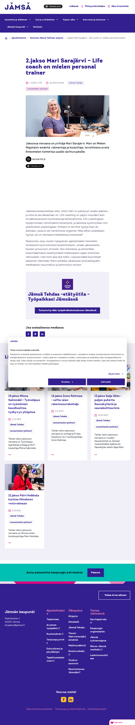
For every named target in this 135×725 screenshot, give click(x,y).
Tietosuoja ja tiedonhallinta (70, 709)
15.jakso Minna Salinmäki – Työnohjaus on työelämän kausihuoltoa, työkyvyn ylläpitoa (24, 404)
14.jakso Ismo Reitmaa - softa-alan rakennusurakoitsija (66, 400)
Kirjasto (73, 616)
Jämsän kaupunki (16, 27)
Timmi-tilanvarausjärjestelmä (77, 636)
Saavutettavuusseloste (39, 709)
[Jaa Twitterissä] (35, 334)
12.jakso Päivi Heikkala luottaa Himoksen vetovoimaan (23, 499)
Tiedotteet (53, 619)
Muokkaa (65, 382)
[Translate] (53, 6)
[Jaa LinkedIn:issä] (42, 334)
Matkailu (37, 27)
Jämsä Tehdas (76, 627)
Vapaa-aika (69, 20)
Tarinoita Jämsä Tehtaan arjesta (46, 38)
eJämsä (73, 6)
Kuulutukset (55, 634)
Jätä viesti (118, 722)
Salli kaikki (106, 382)
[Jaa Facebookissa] (28, 334)
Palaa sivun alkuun (115, 595)
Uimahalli (73, 622)
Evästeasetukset (97, 709)
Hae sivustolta (120, 6)
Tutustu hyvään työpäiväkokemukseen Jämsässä (67, 310)
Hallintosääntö (77, 645)
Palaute (95, 572)
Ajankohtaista (18, 38)
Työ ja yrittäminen (45, 20)
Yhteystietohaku (95, 6)
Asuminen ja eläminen (16, 20)
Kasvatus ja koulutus (94, 20)
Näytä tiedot (114, 374)
